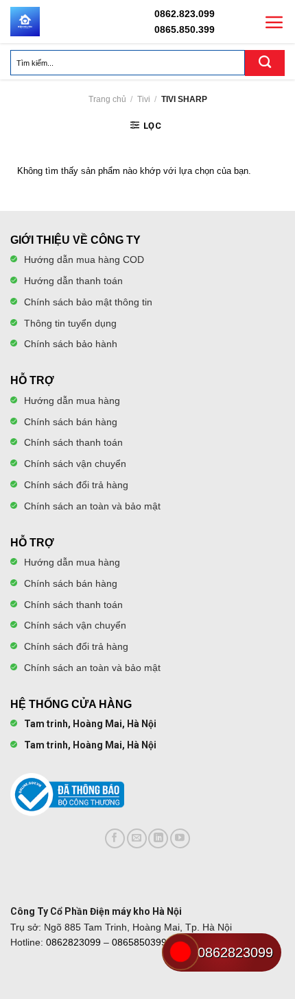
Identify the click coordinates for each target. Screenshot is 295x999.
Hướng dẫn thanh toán (73, 280)
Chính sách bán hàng (70, 421)
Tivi (143, 98)
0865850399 (139, 942)
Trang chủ (107, 98)
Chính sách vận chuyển (75, 463)
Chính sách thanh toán (73, 442)
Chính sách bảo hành (70, 343)
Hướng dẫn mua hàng (72, 400)
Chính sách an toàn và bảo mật (92, 506)
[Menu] (274, 22)
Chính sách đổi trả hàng (76, 484)
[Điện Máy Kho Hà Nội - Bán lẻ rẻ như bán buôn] (25, 21)
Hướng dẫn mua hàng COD (84, 259)
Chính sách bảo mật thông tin (88, 301)
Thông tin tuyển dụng (70, 323)
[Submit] (265, 63)
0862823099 (73, 942)
